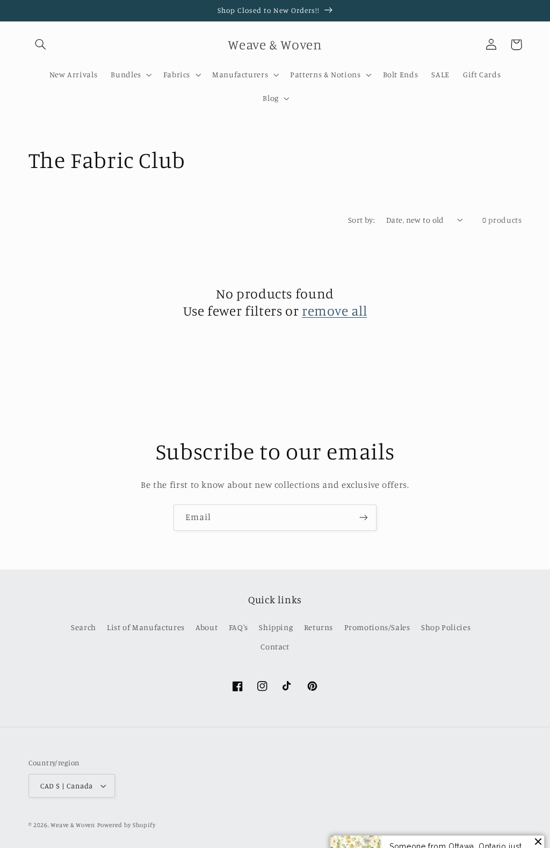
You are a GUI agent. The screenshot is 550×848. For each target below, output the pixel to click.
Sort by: (361, 219)
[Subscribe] (363, 518)
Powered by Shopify (126, 825)
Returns (318, 627)
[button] (40, 44)
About (207, 627)
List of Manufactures (146, 627)
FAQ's (238, 627)
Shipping (276, 627)
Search (83, 627)
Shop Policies (446, 627)
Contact (274, 646)
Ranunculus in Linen (471, 823)
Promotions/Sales (377, 627)
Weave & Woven (72, 825)
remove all (334, 310)
